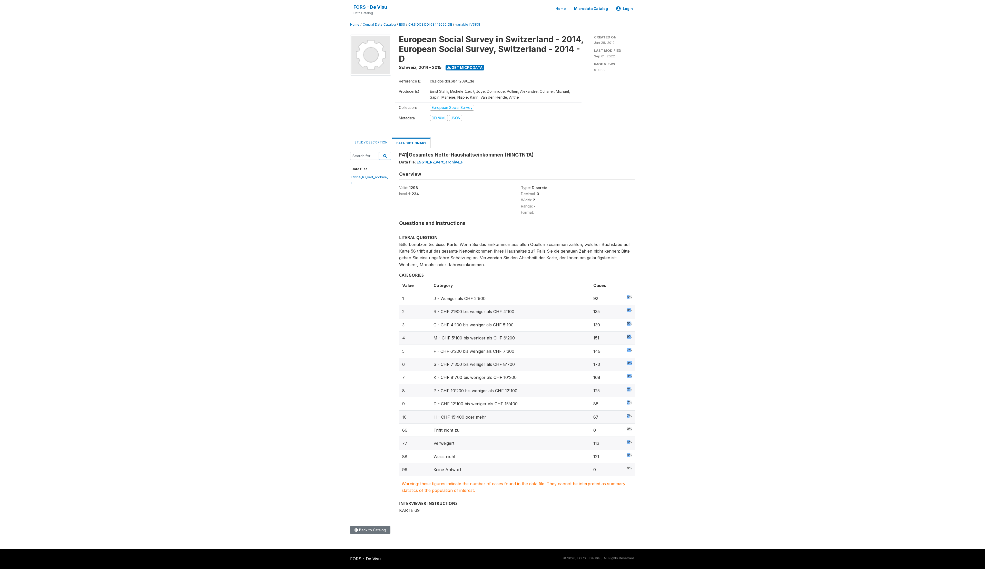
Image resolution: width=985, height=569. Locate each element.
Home (561, 9)
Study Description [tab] (371, 142)
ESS (402, 24)
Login (628, 9)
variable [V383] (467, 24)
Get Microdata (467, 67)
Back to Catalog (372, 530)
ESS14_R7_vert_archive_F (440, 162)
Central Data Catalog (379, 24)
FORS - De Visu (370, 7)
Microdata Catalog (591, 9)
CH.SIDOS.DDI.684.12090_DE (430, 24)
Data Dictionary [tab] (411, 143)
